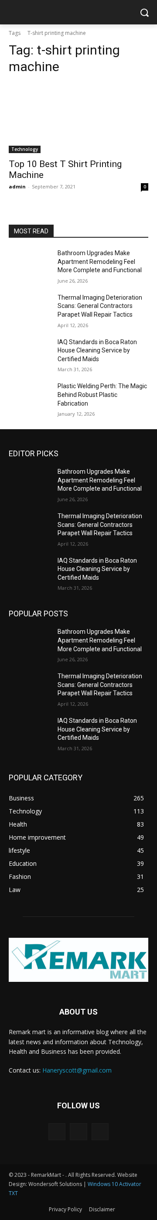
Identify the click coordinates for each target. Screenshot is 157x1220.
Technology (24, 149)
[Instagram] (78, 1131)
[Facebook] (56, 1131)
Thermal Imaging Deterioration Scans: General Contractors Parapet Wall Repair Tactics (100, 306)
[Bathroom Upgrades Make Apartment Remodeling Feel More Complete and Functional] (30, 263)
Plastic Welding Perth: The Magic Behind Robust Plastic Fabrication (102, 395)
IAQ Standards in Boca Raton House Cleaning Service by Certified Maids (97, 350)
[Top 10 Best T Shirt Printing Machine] (78, 118)
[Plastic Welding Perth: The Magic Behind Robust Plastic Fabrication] (30, 396)
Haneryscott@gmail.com (77, 1070)
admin (17, 186)
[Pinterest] (100, 1131)
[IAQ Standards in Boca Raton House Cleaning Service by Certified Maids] (30, 352)
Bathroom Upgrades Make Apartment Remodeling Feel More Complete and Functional (100, 261)
